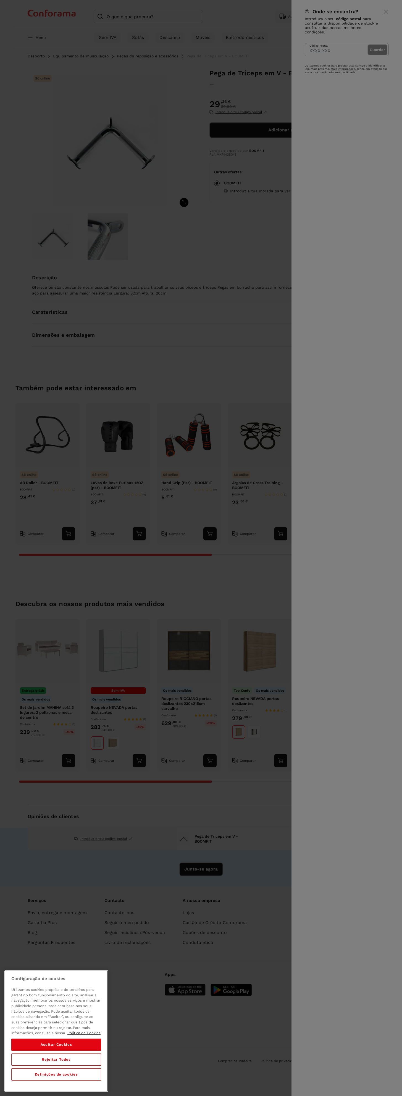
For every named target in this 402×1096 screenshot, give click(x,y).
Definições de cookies (56, 1074)
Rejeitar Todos (56, 1059)
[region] (56, 1031)
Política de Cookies (84, 1033)
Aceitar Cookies (56, 1044)
